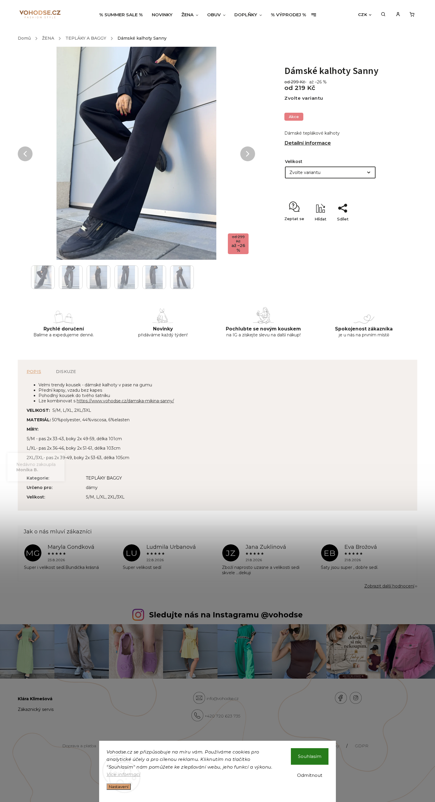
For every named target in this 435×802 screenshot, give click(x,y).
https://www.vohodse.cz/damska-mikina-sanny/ (125, 401)
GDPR (361, 745)
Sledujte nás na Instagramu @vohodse (226, 614)
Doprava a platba (79, 745)
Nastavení (118, 786)
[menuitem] (123, 15)
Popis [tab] (34, 371)
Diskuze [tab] (66, 371)
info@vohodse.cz (223, 698)
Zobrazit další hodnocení (389, 586)
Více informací (123, 774)
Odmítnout (309, 775)
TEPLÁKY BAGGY (104, 478)
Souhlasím (309, 756)
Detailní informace (307, 143)
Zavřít (374, 229)
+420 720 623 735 (222, 716)
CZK (362, 14)
